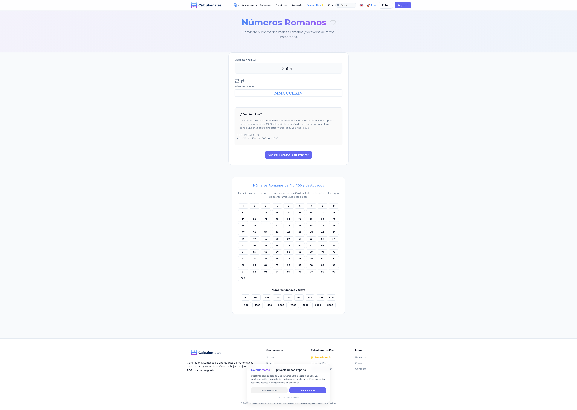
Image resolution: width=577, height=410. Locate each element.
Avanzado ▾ (298, 5)
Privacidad (361, 357)
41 (288, 232)
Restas (270, 363)
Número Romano (246, 86)
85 (277, 265)
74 (254, 258)
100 (243, 278)
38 (254, 232)
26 (322, 219)
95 (288, 272)
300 (277, 297)
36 (334, 225)
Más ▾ (330, 5)
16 (311, 212)
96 (299, 272)
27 (334, 219)
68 (288, 252)
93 (265, 272)
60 (299, 245)
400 (288, 297)
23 (288, 219)
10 (243, 212)
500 (299, 297)
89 (322, 265)
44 (322, 232)
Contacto (360, 368)
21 (266, 219)
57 (265, 245)
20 (254, 219)
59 (288, 245)
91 (243, 272)
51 (300, 239)
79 (311, 258)
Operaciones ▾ (249, 5)
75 (265, 258)
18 (334, 212)
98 (322, 272)
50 (288, 239)
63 (334, 245)
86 (288, 265)
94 (277, 272)
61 (311, 245)
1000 (257, 305)
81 (334, 258)
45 (334, 232)
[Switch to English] (361, 5)
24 (299, 219)
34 (311, 225)
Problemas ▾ (266, 5)
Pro (371, 5)
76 (277, 258)
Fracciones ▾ (282, 5)
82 (243, 265)
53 (322, 239)
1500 (269, 305)
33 (300, 225)
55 (243, 245)
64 (243, 252)
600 (309, 297)
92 (254, 272)
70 (311, 252)
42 (299, 232)
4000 (318, 305)
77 (288, 258)
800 (331, 297)
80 (322, 258)
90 (333, 265)
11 (254, 212)
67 (277, 252)
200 (256, 297)
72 (334, 252)
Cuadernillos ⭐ (315, 5)
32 (288, 225)
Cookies (359, 363)
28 (243, 225)
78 (299, 258)
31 (277, 225)
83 (254, 265)
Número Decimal (245, 60)
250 (266, 297)
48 (265, 239)
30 (265, 225)
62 (322, 245)
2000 (281, 305)
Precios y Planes (320, 363)
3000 (305, 305)
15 (300, 212)
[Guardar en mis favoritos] (333, 22)
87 (299, 265)
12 (266, 212)
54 (334, 239)
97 (311, 272)
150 (245, 297)
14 (288, 212)
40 (277, 232)
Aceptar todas (308, 390)
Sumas (270, 357)
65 (254, 252)
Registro (403, 5)
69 (299, 252)
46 (243, 239)
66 (265, 252)
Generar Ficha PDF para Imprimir (288, 154)
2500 (293, 305)
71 (322, 252)
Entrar (386, 5)
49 (277, 239)
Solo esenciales (269, 390)
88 (311, 265)
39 (265, 232)
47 (254, 239)
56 (254, 245)
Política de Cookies (288, 397)
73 (243, 258)
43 (311, 232)
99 (333, 272)
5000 (330, 305)
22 (277, 219)
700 (320, 297)
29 (254, 225)
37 (243, 232)
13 (277, 212)
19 (243, 219)
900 (246, 305)
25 (311, 219)
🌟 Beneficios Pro (322, 357)
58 (277, 245)
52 (311, 239)
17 (322, 212)
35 (322, 225)
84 (265, 265)
